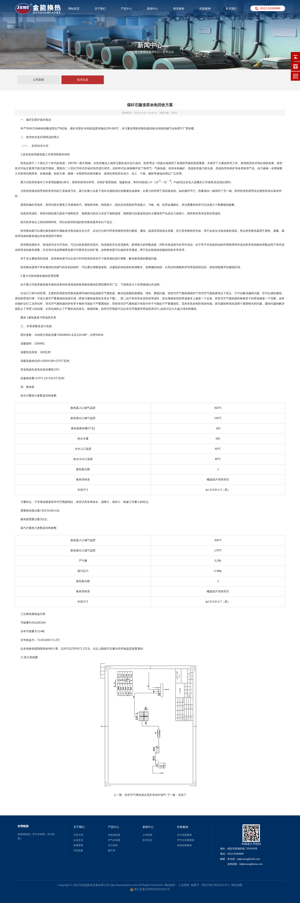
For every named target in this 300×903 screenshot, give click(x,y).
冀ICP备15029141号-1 (216, 885)
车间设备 (78, 850)
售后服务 (178, 8)
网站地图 (236, 885)
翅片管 (111, 850)
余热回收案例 (184, 845)
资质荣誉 (78, 845)
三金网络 (183, 885)
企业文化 (78, 840)
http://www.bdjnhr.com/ (124, 885)
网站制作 (170, 885)
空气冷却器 (38, 834)
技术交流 (82, 79)
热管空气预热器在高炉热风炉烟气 (145, 794)
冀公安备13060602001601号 (152, 889)
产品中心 (126, 8)
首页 (143, 51)
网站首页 (74, 8)
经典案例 (205, 8)
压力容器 (113, 845)
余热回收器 (24, 834)
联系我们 (231, 8)
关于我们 (100, 8)
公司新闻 (38, 79)
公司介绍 (78, 834)
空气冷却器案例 (185, 840)
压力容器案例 (184, 834)
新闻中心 (152, 8)
